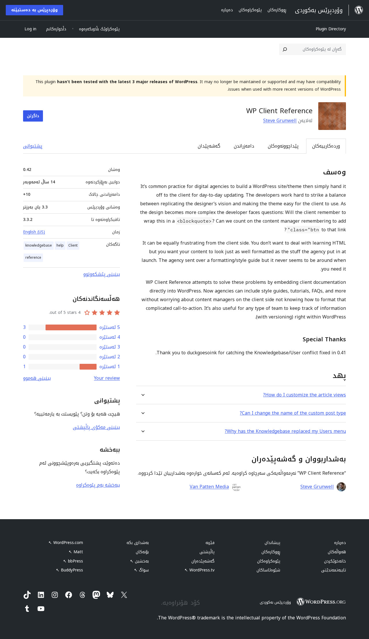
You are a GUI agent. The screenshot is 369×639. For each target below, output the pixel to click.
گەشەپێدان (209, 145)
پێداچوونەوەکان (283, 145)
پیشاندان (272, 543)
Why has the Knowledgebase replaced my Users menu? (285, 431)
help (60, 245)
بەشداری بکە (138, 543)
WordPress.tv (199, 570)
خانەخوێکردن (335, 561)
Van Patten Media (209, 486)
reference (33, 257)
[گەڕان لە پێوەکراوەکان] (285, 49)
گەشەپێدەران (202, 561)
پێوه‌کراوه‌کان (268, 561)
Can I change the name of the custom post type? (293, 413)
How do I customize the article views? (304, 395)
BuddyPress (69, 570)
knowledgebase (38, 245)
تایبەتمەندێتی (333, 570)
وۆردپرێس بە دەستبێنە (34, 10)
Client (73, 245)
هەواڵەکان (337, 552)
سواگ (141, 570)
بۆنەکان (142, 552)
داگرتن (33, 116)
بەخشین (139, 561)
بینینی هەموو (37, 378)
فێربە (210, 543)
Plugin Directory (331, 29)
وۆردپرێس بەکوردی (275, 602)
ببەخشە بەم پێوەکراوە (98, 484)
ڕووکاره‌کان (270, 552)
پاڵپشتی (206, 552)
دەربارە (340, 543)
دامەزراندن (244, 145)
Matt (76, 552)
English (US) (34, 232)
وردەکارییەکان (326, 145)
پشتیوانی (32, 145)
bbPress (73, 561)
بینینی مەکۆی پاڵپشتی (96, 427)
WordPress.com (65, 543)
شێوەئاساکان (268, 570)
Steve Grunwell (280, 120)
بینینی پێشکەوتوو (101, 274)
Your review (107, 378)
